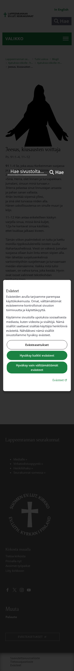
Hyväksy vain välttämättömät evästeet (37, 367)
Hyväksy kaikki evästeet (37, 355)
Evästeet (60, 380)
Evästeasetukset (37, 345)
